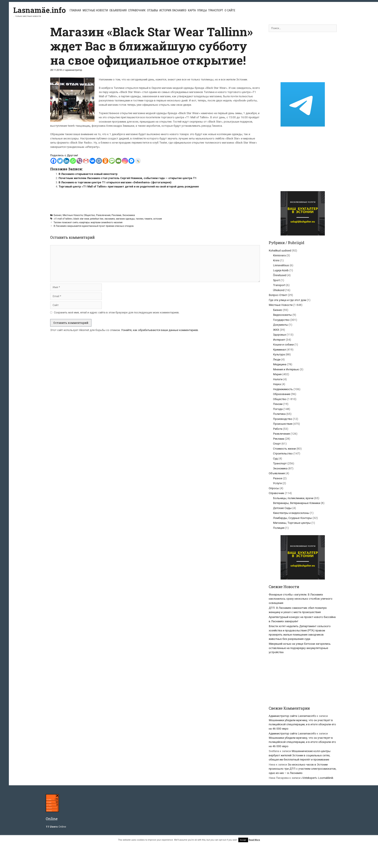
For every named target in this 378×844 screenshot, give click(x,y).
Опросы (274, 488)
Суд (275, 458)
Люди (276, 359)
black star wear (81, 218)
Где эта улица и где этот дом (287, 300)
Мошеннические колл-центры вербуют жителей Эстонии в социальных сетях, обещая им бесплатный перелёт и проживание (299, 755)
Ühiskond (278, 290)
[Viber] (79, 161)
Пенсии (277, 404)
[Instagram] (125, 161)
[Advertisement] (155, 199)
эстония (157, 218)
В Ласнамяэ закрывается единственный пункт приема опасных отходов (94, 226)
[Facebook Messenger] (131, 161)
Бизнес (58, 215)
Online (56, 826)
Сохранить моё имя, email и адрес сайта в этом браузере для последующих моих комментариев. (116, 312)
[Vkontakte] (92, 161)
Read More (254, 840)
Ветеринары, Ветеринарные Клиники (296, 503)
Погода (278, 409)
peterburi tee (96, 218)
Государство (281, 320)
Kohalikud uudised (280, 250)
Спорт (277, 443)
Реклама (116, 215)
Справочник (137, 10)
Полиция (278, 528)
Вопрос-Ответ (278, 295)
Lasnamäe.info (39, 10)
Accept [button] (243, 840)
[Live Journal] (138, 161)
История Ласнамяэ (172, 10)
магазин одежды (125, 218)
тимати (148, 218)
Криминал (279, 349)
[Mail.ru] (99, 161)
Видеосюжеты (282, 315)
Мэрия (277, 374)
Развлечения (103, 215)
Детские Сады (282, 508)
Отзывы (152, 10)
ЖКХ (276, 329)
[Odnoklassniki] (105, 161)
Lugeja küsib (281, 270)
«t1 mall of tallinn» (63, 218)
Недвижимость (283, 389)
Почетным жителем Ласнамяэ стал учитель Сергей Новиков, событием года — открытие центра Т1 (128, 178)
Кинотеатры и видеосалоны (291, 513)
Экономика (128, 215)
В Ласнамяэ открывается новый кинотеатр (88, 174)
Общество (89, 215)
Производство (282, 419)
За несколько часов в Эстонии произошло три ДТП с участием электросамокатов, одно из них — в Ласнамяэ (302, 769)
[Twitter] (60, 161)
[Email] (118, 161)
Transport (279, 285)
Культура (279, 354)
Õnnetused (279, 275)
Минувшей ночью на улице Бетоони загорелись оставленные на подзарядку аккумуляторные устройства (300, 648)
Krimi (276, 260)
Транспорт (215, 10)
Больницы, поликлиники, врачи (293, 498)
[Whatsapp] (73, 161)
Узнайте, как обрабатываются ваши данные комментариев (159, 330)
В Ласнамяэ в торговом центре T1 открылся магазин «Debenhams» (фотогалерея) (115, 182)
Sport (276, 280)
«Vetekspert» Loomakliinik (317, 778)
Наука (277, 384)
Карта (192, 10)
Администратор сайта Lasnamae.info (292, 716)
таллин (139, 218)
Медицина (279, 364)
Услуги (277, 483)
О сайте (230, 10)
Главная (75, 10)
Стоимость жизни (284, 448)
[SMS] (112, 161)
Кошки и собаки (283, 344)
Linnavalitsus (281, 265)
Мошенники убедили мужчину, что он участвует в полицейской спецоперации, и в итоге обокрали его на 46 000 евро (302, 724)
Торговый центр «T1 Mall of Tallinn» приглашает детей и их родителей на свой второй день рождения (129, 186)
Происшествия (282, 423)
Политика (279, 414)
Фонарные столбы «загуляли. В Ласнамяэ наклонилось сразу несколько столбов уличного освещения (300, 599)
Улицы (202, 10)
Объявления (118, 10)
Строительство (283, 453)
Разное (277, 478)
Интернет (279, 339)
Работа (277, 429)
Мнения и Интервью (286, 369)
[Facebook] (53, 161)
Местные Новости (95, 10)
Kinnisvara (279, 255)
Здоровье (279, 334)
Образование (281, 394)
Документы (280, 324)
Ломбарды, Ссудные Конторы (292, 518)
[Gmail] (86, 161)
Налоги (277, 379)
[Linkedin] (66, 161)
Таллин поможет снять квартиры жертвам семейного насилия (88, 222)
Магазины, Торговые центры (292, 523)
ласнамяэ (109, 218)
